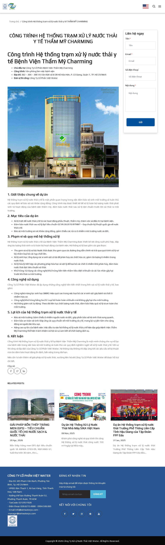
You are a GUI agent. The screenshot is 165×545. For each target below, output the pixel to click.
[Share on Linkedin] (23, 371)
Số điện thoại (131, 70)
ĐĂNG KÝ (98, 494)
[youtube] (99, 514)
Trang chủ (14, 21)
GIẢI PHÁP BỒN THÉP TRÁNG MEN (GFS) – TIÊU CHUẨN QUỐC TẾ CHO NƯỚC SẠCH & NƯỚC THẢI (29, 430)
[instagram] (82, 514)
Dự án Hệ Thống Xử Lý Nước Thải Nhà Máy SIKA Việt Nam (81, 426)
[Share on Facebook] (11, 371)
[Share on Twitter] (17, 371)
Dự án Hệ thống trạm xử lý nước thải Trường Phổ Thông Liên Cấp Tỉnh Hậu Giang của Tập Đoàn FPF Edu (134, 430)
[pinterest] (90, 514)
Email (128, 54)
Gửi (140, 122)
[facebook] (65, 514)
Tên (127, 38)
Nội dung (129, 85)
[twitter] (73, 514)
